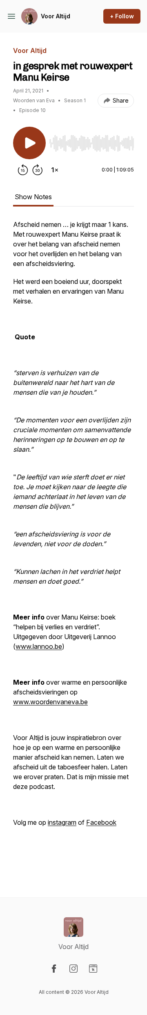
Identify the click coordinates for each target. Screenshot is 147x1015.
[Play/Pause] (29, 143)
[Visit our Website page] (93, 968)
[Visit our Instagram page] (73, 968)
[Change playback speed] (55, 170)
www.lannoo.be (39, 646)
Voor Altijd (55, 16)
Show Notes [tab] (33, 197)
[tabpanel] (73, 545)
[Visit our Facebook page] (54, 968)
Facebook (101, 822)
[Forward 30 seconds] (37, 170)
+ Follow (122, 16)
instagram (62, 822)
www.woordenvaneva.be (50, 702)
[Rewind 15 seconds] (23, 170)
